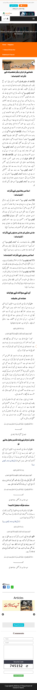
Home (4, 44)
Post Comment (18, 676)
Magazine (10, 44)
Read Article (18, 625)
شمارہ (4, 19)
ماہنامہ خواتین (14, 5)
